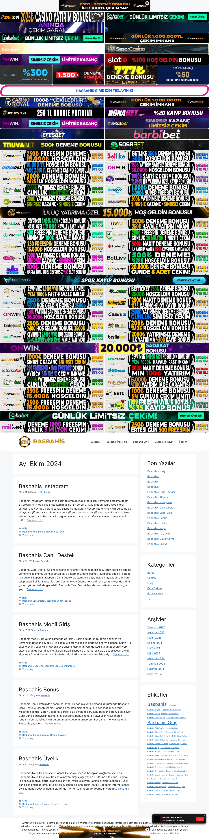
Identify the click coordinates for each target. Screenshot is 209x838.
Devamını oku (35, 520)
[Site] (52, 155)
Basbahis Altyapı (157, 497)
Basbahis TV (172, 779)
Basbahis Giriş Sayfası (161, 492)
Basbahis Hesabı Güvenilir (53, 735)
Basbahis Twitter (153, 783)
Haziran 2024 (155, 668)
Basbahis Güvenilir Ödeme (157, 736)
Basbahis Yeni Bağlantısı (156, 787)
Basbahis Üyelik (38, 758)
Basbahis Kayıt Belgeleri (169, 748)
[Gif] (104, 212)
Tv (148, 598)
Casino (151, 577)
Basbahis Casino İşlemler (176, 718)
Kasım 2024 (154, 642)
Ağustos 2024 (156, 658)
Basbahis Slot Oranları (156, 771)
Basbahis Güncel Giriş (155, 732)
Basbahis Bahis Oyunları (171, 710)
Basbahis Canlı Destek (47, 555)
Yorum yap (28, 535)
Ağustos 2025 (155, 632)
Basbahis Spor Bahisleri (178, 775)
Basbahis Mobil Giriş (44, 624)
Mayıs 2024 (154, 674)
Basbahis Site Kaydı (54, 531)
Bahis (25, 731)
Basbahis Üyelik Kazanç (59, 600)
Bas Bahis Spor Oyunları (156, 779)
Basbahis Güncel (172, 728)
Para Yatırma (155, 593)
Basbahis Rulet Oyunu (155, 763)
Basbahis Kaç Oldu (159, 533)
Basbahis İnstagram (43, 486)
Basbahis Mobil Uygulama (157, 756)
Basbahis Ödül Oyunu (176, 787)
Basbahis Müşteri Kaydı (156, 759)
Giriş (24, 528)
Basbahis (96, 441)
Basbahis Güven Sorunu (179, 740)
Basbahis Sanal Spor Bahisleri (60, 666)
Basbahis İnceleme (117, 441)
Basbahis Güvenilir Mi (160, 538)
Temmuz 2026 (156, 627)
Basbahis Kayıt (156, 528)
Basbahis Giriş (141, 441)
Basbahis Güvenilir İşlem (178, 736)
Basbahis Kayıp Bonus (178, 744)
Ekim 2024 (153, 648)
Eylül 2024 (153, 653)
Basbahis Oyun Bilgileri (176, 759)
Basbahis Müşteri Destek (178, 756)
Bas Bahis (172, 705)
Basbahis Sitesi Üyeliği (173, 767)
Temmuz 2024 (156, 663)
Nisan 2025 (154, 637)
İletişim (183, 441)
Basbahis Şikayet (164, 441)
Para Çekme (154, 588)
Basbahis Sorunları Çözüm (35, 804)
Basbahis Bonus (39, 689)
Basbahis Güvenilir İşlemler (157, 740)
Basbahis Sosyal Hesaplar (157, 775)
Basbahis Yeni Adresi (170, 783)
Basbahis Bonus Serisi (170, 714)
